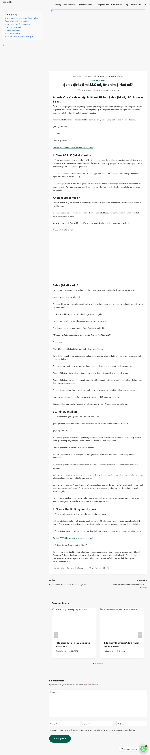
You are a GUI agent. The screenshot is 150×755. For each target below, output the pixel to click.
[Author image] (79, 90)
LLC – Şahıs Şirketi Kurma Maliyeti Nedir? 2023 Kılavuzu (127, 584)
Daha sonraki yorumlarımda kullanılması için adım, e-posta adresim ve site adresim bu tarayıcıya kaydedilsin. (93, 730)
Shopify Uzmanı (86, 76)
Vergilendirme (103, 4)
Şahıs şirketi (81, 568)
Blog (126, 4)
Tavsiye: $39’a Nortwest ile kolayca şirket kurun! (73, 147)
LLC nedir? (60, 155)
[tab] (93, 663)
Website (120, 724)
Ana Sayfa (76, 76)
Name (53, 724)
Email (87, 724)
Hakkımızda (136, 4)
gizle (14, 14)
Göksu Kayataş (109, 651)
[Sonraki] (140, 635)
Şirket (105, 568)
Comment (55, 692)
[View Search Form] (145, 5)
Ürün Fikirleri (116, 4)
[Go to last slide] (56, 635)
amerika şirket (59, 568)
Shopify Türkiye (94, 568)
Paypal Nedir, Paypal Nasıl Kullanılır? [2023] (68, 582)
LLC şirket (70, 568)
